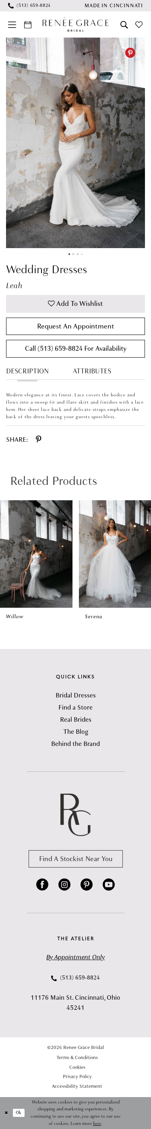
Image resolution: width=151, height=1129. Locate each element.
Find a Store (75, 707)
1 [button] (69, 254)
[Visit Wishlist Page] (139, 24)
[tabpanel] (75, 143)
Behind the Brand (75, 743)
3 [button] (78, 254)
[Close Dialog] (6, 1113)
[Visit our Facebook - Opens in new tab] (42, 884)
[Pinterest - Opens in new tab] (130, 53)
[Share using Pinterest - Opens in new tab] (38, 440)
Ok (18, 1113)
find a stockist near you (75, 859)
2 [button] (73, 254)
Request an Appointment (75, 326)
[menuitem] (29, 5)
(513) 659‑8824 (79, 978)
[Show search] (124, 24)
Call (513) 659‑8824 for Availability (75, 348)
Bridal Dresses (76, 695)
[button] (12, 24)
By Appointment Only (75, 957)
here (97, 1124)
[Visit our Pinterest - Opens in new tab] (87, 884)
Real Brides (75, 719)
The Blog (75, 731)
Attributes (92, 371)
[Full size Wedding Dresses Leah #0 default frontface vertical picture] (75, 143)
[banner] (75, 24)
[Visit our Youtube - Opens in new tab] (109, 884)
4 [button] (82, 254)
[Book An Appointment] (27, 24)
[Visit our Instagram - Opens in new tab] (64, 884)
